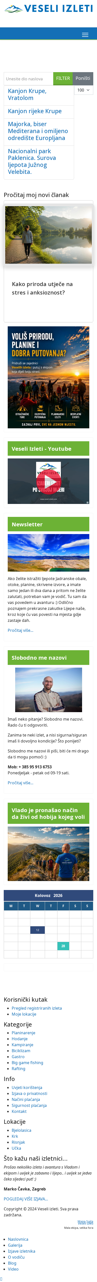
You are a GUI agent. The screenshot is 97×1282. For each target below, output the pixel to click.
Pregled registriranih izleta (37, 1008)
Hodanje (20, 1038)
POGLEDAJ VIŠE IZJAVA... (26, 1199)
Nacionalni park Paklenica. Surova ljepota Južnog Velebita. (32, 161)
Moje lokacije (24, 1014)
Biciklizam (21, 1050)
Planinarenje (23, 1032)
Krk (15, 1136)
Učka (16, 1148)
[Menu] (84, 34)
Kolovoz (44, 895)
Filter (63, 78)
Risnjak (18, 1142)
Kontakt (19, 1111)
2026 (57, 895)
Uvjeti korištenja (27, 1087)
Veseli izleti (85, 1223)
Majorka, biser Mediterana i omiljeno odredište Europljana (38, 131)
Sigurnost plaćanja (29, 1105)
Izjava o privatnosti (29, 1093)
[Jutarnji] (48, 854)
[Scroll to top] (1, 1279)
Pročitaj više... (20, 630)
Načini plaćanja (26, 1099)
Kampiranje (22, 1044)
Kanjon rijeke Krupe (35, 111)
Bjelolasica (21, 1130)
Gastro (18, 1056)
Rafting (18, 1068)
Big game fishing (27, 1062)
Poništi (83, 78)
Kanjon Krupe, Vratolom (27, 94)
